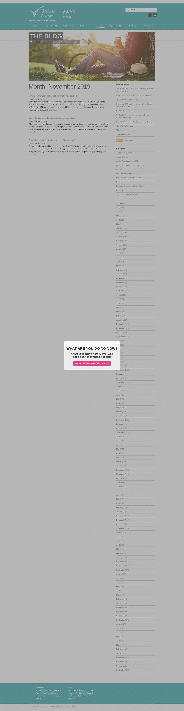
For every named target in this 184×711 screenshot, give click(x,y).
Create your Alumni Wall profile (92, 363)
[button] (117, 344)
